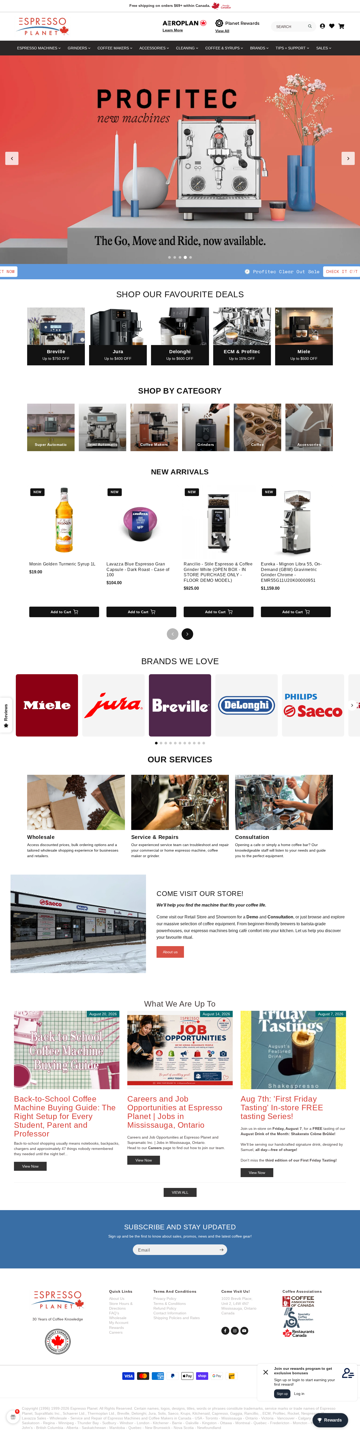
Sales (322, 48)
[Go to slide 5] (190, 257)
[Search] (310, 26)
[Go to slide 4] (185, 257)
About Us (116, 1298)
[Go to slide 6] (180, 743)
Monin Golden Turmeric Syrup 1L (62, 564)
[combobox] (293, 27)
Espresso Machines (37, 48)
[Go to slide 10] (199, 743)
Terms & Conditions (169, 1303)
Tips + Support (291, 48)
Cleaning (185, 48)
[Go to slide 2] (174, 257)
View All (222, 31)
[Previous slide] (11, 158)
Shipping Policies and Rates (176, 1318)
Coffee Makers (113, 48)
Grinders (77, 48)
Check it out (219, 271)
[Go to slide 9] (194, 743)
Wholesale (118, 1318)
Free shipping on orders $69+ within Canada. (169, 5)
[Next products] (187, 634)
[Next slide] (348, 158)
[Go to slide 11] (203, 743)
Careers (116, 1332)
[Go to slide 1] (169, 257)
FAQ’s (114, 1313)
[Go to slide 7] (184, 743)
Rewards (116, 1327)
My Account (118, 1322)
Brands (257, 48)
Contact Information (169, 1313)
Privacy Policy (164, 1298)
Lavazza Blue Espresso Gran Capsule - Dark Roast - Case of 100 (137, 569)
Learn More (173, 30)
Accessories (152, 48)
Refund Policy (164, 1308)
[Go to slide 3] (180, 257)
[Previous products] (172, 634)
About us (170, 952)
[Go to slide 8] (189, 743)
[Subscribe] (221, 1249)
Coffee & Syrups (222, 48)
